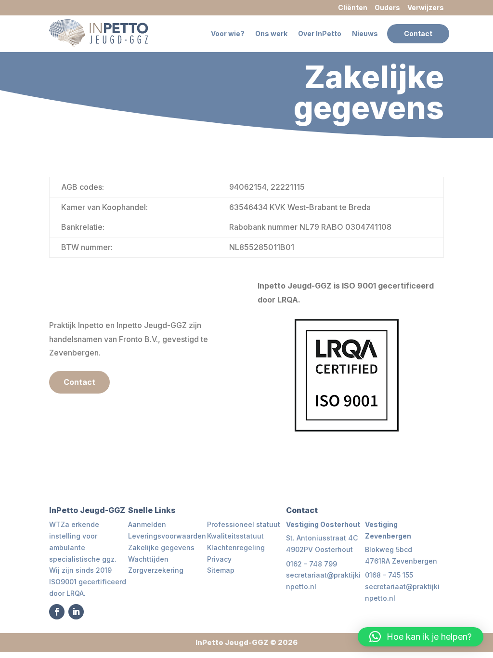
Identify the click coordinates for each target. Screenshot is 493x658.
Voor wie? (228, 33)
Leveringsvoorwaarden (167, 536)
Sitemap (220, 570)
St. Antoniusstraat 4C (322, 538)
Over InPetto (319, 33)
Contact (418, 33)
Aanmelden (147, 524)
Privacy (219, 559)
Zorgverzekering (155, 570)
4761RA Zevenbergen (401, 561)
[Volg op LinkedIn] (76, 611)
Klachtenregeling (236, 547)
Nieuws (365, 33)
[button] (420, 636)
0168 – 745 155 (389, 575)
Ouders (387, 7)
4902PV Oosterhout (319, 549)
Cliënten (352, 7)
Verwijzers (425, 7)
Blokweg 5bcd (388, 549)
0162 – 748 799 (311, 564)
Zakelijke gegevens (161, 547)
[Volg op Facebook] (57, 611)
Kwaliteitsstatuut (235, 536)
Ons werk (271, 33)
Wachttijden (148, 559)
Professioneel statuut (243, 524)
